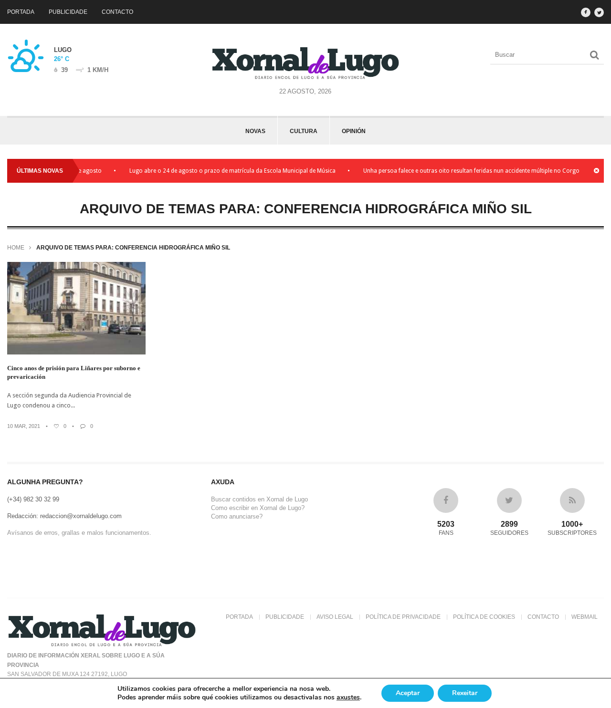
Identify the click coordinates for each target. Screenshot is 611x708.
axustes (348, 697)
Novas (255, 131)
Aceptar (408, 693)
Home (15, 247)
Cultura (303, 131)
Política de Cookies (484, 617)
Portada (20, 12)
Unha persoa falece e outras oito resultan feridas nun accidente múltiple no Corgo (462, 170)
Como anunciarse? (237, 516)
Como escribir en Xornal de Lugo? (258, 507)
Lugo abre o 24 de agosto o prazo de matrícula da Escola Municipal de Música (223, 170)
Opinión (354, 131)
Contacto (117, 12)
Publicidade (68, 12)
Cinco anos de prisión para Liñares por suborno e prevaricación (73, 372)
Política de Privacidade (403, 617)
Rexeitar (464, 693)
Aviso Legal (334, 617)
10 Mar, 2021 (23, 426)
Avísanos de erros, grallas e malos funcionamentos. (79, 532)
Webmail (584, 617)
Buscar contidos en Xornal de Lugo (259, 499)
